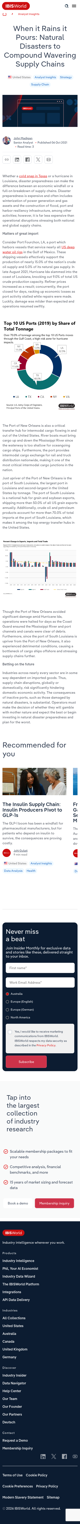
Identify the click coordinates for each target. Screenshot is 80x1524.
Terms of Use (12, 1475)
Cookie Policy (36, 1475)
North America (20, 1017)
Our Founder (12, 1407)
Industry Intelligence (18, 1261)
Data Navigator (14, 1383)
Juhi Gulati (20, 850)
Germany (9, 1357)
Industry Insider (14, 1375)
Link (6, 159)
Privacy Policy (46, 1045)
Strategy (66, 77)
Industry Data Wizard (18, 1276)
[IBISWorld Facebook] (64, 1457)
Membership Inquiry (17, 1448)
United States (22, 77)
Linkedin (17, 159)
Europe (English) (22, 1001)
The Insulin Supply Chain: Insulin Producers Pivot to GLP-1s (32, 810)
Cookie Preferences (17, 1486)
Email (49, 159)
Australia (17, 994)
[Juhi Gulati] (7, 854)
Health (31, 871)
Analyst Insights (28, 14)
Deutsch (8, 1422)
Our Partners (12, 1414)
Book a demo (18, 1203)
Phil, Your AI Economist (20, 1269)
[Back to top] (71, 1515)
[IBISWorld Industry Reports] (16, 9)
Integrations (11, 1292)
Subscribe (26, 1062)
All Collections (13, 1318)
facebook (27, 159)
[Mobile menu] (74, 8)
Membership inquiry (54, 1203)
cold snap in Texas (33, 176)
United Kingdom (14, 1349)
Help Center (11, 1391)
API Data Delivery (16, 1300)
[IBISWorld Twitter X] (53, 1457)
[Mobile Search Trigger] (67, 6)
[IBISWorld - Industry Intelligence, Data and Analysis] (13, 1233)
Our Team (9, 1399)
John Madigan (23, 138)
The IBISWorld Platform (20, 1284)
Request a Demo (15, 1440)
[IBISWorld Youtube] (75, 1457)
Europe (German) (22, 1009)
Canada (8, 1341)
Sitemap (53, 1497)
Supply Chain (40, 84)
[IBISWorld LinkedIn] (43, 1457)
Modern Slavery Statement (22, 1497)
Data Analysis (13, 871)
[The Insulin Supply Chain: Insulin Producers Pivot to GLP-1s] (34, 794)
